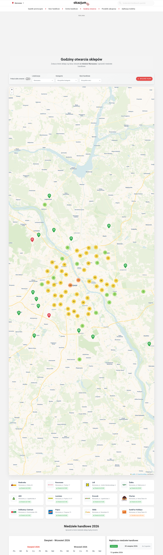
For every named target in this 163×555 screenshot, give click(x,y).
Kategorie (59, 76)
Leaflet (133, 474)
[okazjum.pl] (81, 3)
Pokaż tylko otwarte (17, 79)
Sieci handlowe (85, 76)
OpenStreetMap (142, 474)
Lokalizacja (36, 76)
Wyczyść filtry (145, 79)
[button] (89, 281)
